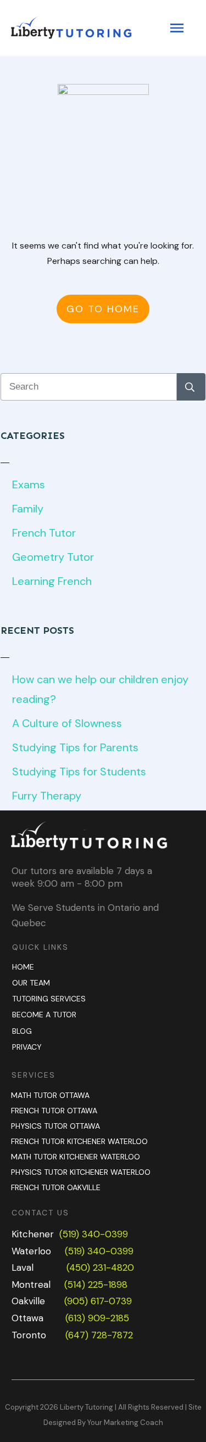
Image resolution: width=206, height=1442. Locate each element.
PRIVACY (27, 1047)
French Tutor (44, 533)
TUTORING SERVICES (49, 999)
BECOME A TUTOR (44, 1014)
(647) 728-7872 (99, 1335)
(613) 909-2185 (97, 1318)
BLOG (22, 1031)
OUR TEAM (31, 983)
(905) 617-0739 (98, 1301)
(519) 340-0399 (93, 1234)
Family (27, 509)
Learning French (52, 581)
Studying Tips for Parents (75, 747)
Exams (28, 484)
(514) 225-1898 (95, 1284)
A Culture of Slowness (67, 723)
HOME (23, 967)
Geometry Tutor (53, 557)
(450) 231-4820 (100, 1267)
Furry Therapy (46, 795)
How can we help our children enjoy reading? (100, 689)
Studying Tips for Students (79, 771)
